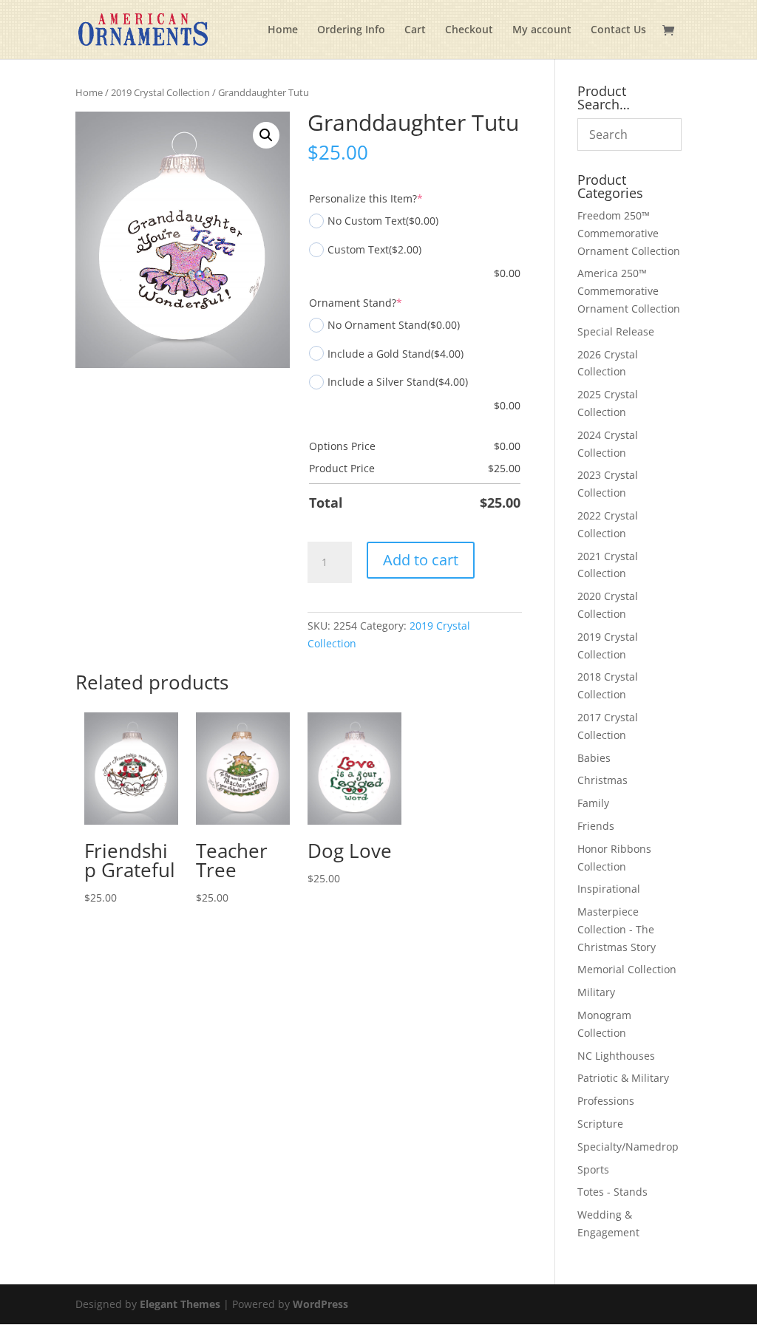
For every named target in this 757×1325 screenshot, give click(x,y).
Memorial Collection (626, 969)
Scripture (600, 1124)
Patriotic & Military (623, 1078)
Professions (605, 1101)
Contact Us (618, 30)
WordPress (320, 1304)
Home (283, 30)
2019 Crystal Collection (160, 92)
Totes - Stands (612, 1192)
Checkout (469, 30)
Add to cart (420, 560)
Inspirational (608, 889)
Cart (415, 30)
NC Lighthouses (616, 1056)
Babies (594, 758)
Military (596, 992)
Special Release (615, 331)
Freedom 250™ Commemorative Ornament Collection (628, 233)
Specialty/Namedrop (628, 1147)
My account (541, 30)
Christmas (602, 780)
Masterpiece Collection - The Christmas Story (616, 929)
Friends (595, 826)
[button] (266, 135)
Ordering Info (351, 30)
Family (593, 803)
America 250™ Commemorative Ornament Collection (628, 291)
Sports (593, 1169)
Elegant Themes (180, 1304)
